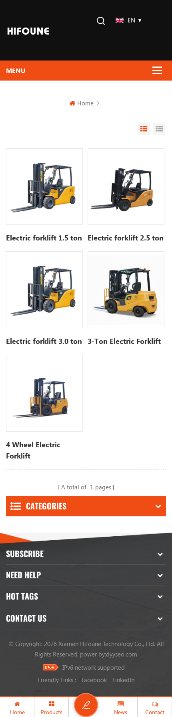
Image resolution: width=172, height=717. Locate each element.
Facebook (94, 680)
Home (85, 103)
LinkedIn (123, 680)
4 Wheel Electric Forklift (33, 450)
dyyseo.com (121, 654)
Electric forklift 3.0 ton (44, 341)
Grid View (144, 129)
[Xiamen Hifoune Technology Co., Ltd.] (28, 30)
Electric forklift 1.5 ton (44, 237)
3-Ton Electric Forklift (124, 341)
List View (159, 129)
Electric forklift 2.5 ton (126, 237)
